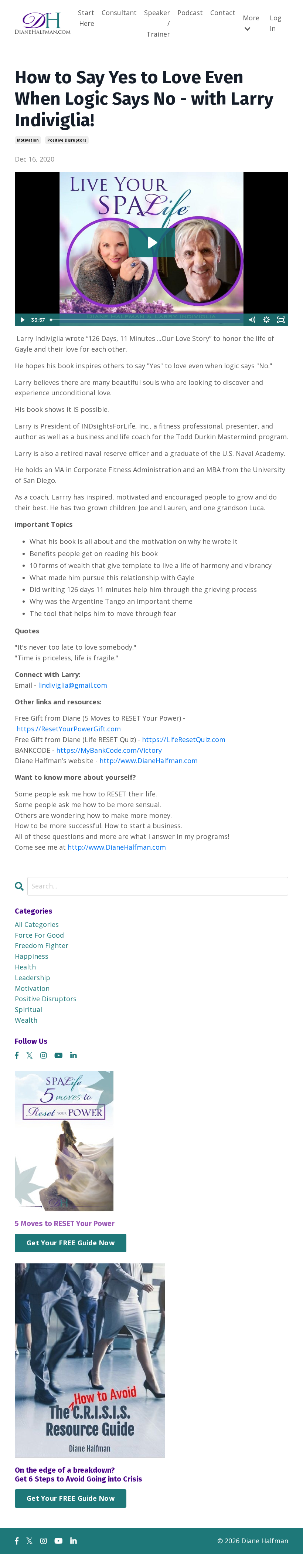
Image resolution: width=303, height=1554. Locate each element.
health (25, 966)
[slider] (146, 320)
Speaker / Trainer (157, 23)
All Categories (37, 924)
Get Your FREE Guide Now (71, 1242)
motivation (28, 140)
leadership (32, 977)
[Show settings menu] (266, 320)
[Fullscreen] (281, 320)
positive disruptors (66, 140)
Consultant (119, 12)
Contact (222, 12)
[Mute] (251, 320)
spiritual (28, 1009)
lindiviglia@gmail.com (72, 685)
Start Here (86, 18)
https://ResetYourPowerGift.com (69, 728)
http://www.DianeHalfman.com (148, 760)
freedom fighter (41, 945)
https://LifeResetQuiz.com (183, 739)
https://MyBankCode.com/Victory (109, 750)
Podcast (190, 12)
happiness (31, 956)
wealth (26, 1020)
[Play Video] (21, 320)
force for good (39, 935)
